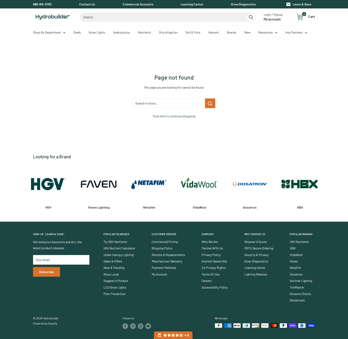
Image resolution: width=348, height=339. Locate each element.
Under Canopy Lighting (119, 255)
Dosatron (296, 274)
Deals (77, 32)
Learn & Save (302, 4)
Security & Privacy (256, 255)
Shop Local (111, 274)
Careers (207, 281)
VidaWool (296, 255)
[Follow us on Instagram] (140, 326)
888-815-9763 (42, 4)
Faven (294, 261)
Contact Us (87, 4)
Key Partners (294, 32)
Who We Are (210, 242)
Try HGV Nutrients (115, 242)
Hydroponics (121, 32)
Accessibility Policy (215, 287)
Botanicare (297, 300)
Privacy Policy (211, 255)
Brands (231, 32)
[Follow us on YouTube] (148, 326)
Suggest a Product (116, 281)
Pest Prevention (114, 294)
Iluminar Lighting (301, 281)
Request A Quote (255, 242)
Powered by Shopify (45, 323)
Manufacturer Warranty (167, 261)
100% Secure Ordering (258, 248)
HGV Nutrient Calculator (119, 248)
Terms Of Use (211, 274)
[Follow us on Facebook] (125, 326)
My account (272, 19)
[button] (173, 335)
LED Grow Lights (115, 287)
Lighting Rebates (255, 274)
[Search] (251, 17)
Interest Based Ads (214, 261)
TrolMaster (297, 287)
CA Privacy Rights (214, 267)
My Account (159, 274)
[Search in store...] (210, 103)
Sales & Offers (113, 261)
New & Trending (114, 267)
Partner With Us (212, 248)
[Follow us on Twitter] (133, 326)
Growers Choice (300, 294)
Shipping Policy (162, 248)
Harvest (213, 32)
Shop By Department (47, 32)
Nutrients (144, 32)
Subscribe (46, 272)
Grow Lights (97, 32)
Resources (265, 32)
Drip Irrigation (168, 32)
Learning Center (192, 4)
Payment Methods (164, 267)
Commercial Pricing (165, 242)
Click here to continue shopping (174, 116)
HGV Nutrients (299, 242)
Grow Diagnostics (243, 4)
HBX (293, 248)
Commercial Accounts (138, 4)
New (247, 32)
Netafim (295, 267)
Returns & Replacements (168, 255)
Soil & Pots (192, 32)
